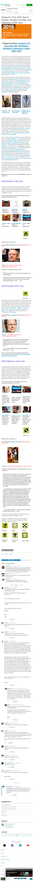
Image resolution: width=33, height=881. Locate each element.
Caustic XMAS (9, 83)
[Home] (5, 5)
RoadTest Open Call (10, 869)
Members (4, 37)
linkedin (20, 845)
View (31, 878)
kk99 (7, 309)
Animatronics (13, 134)
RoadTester (20, 35)
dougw (12, 71)
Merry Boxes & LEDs (14, 78)
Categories (18, 48)
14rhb (23, 223)
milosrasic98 (25, 396)
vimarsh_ (23, 309)
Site (17, 5)
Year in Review (7, 32)
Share (6, 554)
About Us (2, 869)
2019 (27, 48)
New (31, 10)
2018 (13, 51)
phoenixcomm (13, 307)
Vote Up (5, 619)
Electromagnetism (11, 138)
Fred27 (8, 573)
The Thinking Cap (19, 65)
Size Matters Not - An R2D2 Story (26, 112)
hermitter (6, 129)
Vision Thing (5, 146)
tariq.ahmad (7, 804)
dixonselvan (9, 786)
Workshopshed (14, 66)
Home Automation (16, 137)
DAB (13, 245)
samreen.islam (21, 128)
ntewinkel (27, 65)
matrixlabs (14, 128)
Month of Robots (13, 140)
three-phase (15, 209)
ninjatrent (25, 307)
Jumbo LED (6, 66)
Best (16, 585)
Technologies (3, 856)
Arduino (22, 43)
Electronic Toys (16, 143)
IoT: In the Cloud (21, 138)
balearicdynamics (16, 223)
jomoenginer (5, 415)
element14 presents (17, 34)
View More (17, 782)
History (10, 554)
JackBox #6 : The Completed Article (17, 81)
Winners (25, 35)
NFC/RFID (9, 141)
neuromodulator (8, 763)
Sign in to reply (11, 560)
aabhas (3, 310)
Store (2, 865)
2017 (19, 51)
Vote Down (7, 619)
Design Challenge (6, 34)
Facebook (12, 845)
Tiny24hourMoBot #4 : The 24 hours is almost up (13, 68)
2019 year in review (8, 550)
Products (2, 862)
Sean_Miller (25, 415)
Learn (2, 853)
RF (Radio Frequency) (9, 153)
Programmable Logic (18, 141)
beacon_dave (12, 309)
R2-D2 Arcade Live (10, 158)
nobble (13, 74)
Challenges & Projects (12, 8)
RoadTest (13, 35)
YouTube (28, 845)
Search (19, 5)
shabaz (4, 223)
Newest (20, 585)
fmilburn (24, 209)
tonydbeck (19, 307)
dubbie (29, 68)
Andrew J (9, 688)
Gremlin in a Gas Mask (12, 156)
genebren (4, 209)
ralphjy (8, 578)
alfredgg (28, 128)
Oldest (12, 585)
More (16, 12)
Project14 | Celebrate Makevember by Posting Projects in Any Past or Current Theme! (15, 150)
